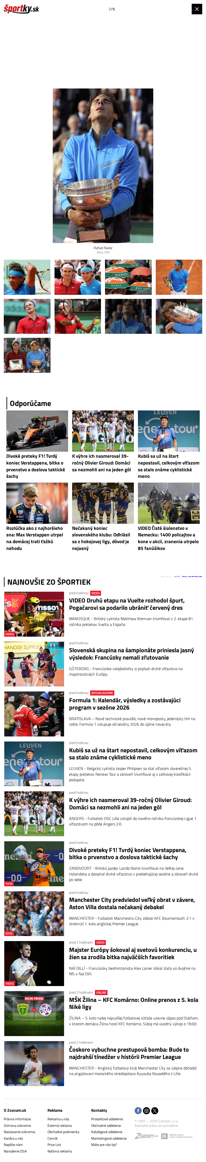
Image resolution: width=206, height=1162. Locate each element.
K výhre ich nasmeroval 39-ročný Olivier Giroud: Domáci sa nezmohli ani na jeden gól (130, 803)
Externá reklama (59, 1125)
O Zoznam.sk (15, 1110)
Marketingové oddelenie (109, 1138)
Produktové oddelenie (107, 1119)
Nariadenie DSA (15, 1151)
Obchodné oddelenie (106, 1125)
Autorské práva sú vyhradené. (157, 1125)
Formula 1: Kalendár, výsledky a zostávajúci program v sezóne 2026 (125, 703)
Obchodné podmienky (63, 1131)
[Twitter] (154, 1111)
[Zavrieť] (197, 9)
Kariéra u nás (13, 1138)
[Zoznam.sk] (148, 1137)
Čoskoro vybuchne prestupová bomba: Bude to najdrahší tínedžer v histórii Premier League (129, 1053)
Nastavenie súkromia (19, 1131)
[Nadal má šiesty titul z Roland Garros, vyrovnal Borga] (27, 277)
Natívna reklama (59, 1151)
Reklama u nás (58, 1119)
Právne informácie (17, 1119)
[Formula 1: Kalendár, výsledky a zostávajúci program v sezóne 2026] (34, 713)
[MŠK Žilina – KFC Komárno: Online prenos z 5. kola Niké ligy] (34, 1013)
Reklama (54, 1110)
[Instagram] (146, 1111)
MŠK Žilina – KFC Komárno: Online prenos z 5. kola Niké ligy (133, 1003)
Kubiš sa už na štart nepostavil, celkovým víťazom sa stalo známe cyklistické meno (133, 754)
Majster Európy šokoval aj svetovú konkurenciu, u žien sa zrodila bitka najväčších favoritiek (133, 953)
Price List (54, 1144)
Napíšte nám (13, 1144)
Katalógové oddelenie (106, 1131)
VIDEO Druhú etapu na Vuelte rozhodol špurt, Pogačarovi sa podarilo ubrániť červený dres (127, 604)
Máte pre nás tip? (104, 1144)
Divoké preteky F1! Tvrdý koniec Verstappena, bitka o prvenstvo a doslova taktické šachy (127, 853)
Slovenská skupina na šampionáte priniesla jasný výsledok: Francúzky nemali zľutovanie (131, 653)
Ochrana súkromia (17, 1125)
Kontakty (99, 1110)
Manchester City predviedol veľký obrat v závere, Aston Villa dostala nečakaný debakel (132, 903)
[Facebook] (138, 1111)
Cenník (52, 1138)
